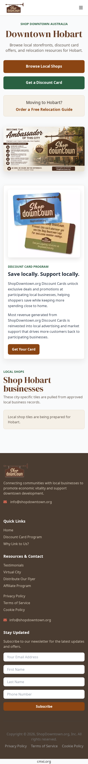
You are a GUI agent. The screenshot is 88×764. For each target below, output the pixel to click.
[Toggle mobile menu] (81, 7)
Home (8, 530)
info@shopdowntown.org (31, 501)
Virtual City (12, 572)
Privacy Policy (14, 596)
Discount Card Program (22, 537)
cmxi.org (44, 761)
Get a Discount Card (44, 82)
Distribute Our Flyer (19, 579)
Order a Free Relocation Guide (44, 109)
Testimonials (13, 565)
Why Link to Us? (16, 543)
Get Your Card (23, 349)
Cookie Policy (14, 609)
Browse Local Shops (44, 66)
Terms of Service (16, 602)
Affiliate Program (17, 585)
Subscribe (44, 706)
